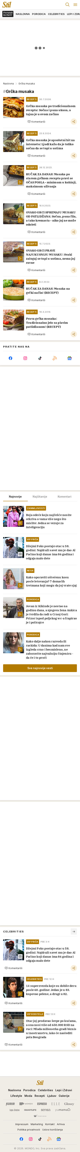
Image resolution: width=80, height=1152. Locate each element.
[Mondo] (26, 1103)
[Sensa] (45, 1110)
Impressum (21, 1124)
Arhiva (61, 1124)
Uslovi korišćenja (52, 1129)
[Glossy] (69, 1103)
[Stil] (5, 5)
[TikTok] (40, 358)
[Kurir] (10, 1103)
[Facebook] (10, 358)
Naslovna (8, 83)
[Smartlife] (30, 1110)
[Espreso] (42, 1103)
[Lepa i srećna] (14, 1110)
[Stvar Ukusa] (39, 1116)
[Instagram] (25, 358)
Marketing (37, 1124)
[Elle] (55, 1103)
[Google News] (69, 358)
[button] (36, 121)
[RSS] (54, 358)
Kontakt (50, 1124)
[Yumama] (62, 1110)
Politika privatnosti (28, 1129)
